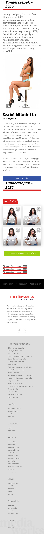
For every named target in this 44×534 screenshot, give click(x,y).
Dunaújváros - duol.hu (16, 362)
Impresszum (8, 284)
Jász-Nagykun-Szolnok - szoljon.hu (20, 375)
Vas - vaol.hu (12, 392)
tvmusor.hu (12, 472)
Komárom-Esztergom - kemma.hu (20, 378)
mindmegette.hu (14, 458)
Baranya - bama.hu (15, 351)
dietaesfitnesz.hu (14, 464)
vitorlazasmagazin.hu (15, 466)
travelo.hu (11, 461)
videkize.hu (12, 469)
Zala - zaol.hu (13, 397)
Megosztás (22, 178)
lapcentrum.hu (13, 513)
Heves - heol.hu (13, 372)
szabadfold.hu (13, 411)
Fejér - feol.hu (13, 364)
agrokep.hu (12, 431)
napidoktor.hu (13, 455)
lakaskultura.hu (13, 447)
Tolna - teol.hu (13, 389)
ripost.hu (11, 486)
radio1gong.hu (13, 525)
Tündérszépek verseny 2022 (15, 266)
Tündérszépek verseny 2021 (15, 269)
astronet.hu (12, 442)
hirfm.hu (11, 527)
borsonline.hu (13, 483)
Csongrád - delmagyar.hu (17, 359)
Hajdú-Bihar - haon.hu (16, 370)
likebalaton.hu (13, 453)
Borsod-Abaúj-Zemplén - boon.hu (20, 356)
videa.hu (11, 511)
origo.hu (11, 417)
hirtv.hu (10, 414)
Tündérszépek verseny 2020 (15, 272)
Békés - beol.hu (13, 353)
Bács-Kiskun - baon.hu (16, 348)
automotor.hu (12, 444)
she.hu (10, 494)
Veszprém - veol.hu (15, 394)
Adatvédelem (35, 284)
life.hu (10, 491)
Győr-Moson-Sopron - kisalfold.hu (20, 367)
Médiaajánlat (21, 284)
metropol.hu (12, 489)
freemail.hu (12, 505)
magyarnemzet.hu (14, 408)
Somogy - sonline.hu (15, 383)
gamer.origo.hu (13, 450)
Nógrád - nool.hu (14, 381)
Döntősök (10, 201)
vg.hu (10, 428)
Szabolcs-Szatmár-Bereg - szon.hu (20, 386)
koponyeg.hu (12, 508)
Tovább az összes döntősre (22, 253)
